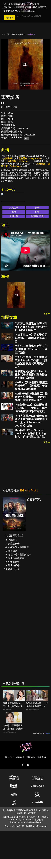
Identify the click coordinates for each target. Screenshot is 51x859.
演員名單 (13, 207)
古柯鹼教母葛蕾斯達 (18, 547)
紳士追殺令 (14, 565)
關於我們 (9, 757)
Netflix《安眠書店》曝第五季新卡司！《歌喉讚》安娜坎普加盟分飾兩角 (31, 385)
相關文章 (13, 216)
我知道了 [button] (9, 18)
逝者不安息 (14, 569)
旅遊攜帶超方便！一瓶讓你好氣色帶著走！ (37, 705)
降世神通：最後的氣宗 (19, 554)
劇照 (37, 212)
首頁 (13, 34)
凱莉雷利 (22, 158)
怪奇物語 (41, 164)
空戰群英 (12, 540)
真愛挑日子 (14, 543)
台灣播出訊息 (37, 216)
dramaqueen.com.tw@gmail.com (25, 822)
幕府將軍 (16, 536)
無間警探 (7, 158)
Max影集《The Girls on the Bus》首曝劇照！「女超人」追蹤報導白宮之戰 (30, 433)
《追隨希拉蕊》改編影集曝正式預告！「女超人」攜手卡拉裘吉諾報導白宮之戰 (31, 408)
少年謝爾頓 (14, 562)
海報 (14, 212)
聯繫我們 (42, 757)
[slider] (16, 137)
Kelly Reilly (35, 158)
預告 (37, 207)
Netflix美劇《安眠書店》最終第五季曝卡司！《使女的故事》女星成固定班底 (31, 397)
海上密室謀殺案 (16, 558)
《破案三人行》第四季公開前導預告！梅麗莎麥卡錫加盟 (31, 338)
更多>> (47, 313)
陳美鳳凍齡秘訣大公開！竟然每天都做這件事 (14, 705)
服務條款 (20, 757)
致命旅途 (12, 551)
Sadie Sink (15, 166)
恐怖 (15, 107)
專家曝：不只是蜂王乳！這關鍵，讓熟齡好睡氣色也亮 (14, 727)
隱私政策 (31, 757)
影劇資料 (21, 34)
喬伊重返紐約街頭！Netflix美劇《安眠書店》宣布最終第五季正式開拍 (31, 374)
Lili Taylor (23, 161)
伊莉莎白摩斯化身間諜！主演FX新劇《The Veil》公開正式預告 (31, 349)
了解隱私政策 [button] (28, 10)
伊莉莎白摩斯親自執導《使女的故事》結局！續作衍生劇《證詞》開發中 (31, 327)
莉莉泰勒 (12, 161)
